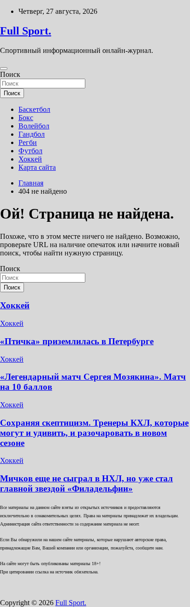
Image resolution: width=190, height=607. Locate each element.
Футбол (30, 151)
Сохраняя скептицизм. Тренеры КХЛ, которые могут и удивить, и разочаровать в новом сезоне (94, 433)
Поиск (10, 74)
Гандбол (31, 134)
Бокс (25, 117)
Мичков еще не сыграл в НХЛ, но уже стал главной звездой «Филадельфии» (86, 483)
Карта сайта (37, 167)
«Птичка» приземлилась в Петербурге (77, 341)
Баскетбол (34, 109)
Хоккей (30, 159)
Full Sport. (25, 31)
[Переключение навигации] (3, 68)
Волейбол (33, 126)
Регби (27, 142)
